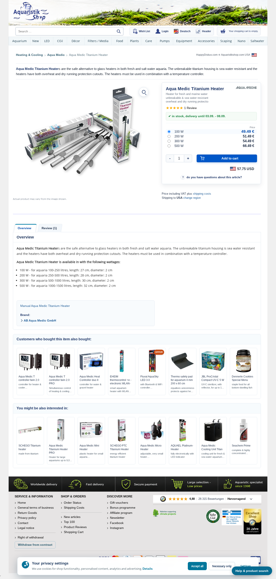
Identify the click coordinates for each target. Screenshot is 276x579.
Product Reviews (75, 527)
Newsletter (117, 517)
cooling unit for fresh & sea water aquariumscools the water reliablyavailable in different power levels (213, 455)
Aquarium (19, 41)
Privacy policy (27, 517)
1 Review (190, 108)
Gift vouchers (119, 502)
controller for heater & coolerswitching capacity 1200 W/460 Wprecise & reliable (30, 386)
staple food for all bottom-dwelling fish (242, 386)
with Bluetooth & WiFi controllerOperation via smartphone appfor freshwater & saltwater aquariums (151, 386)
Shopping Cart (73, 532)
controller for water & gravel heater (90, 386)
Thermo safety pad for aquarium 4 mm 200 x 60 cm (182, 380)
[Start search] (118, 31)
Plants (134, 41)
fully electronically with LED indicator (182, 455)
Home (22, 502)
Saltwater (257, 41)
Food (119, 41)
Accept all (197, 566)
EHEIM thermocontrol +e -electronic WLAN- (120, 380)
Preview (30, 371)
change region (192, 197)
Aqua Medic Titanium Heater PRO (58, 449)
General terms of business (36, 507)
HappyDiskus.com (207, 54)
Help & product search (251, 571)
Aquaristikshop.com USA (236, 54)
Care (148, 41)
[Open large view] (143, 92)
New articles (72, 517)
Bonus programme (122, 507)
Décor (76, 41)
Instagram (117, 528)
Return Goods (27, 512)
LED (47, 41)
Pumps (165, 41)
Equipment (184, 41)
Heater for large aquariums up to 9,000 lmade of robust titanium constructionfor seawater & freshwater (60, 459)
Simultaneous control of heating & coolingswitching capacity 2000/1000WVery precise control (60, 390)
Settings (245, 566)
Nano (241, 41)
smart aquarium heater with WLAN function (119, 390)
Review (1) (49, 228)
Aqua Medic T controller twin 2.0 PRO (59, 380)
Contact (23, 523)
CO (60, 41)
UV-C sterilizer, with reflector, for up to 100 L (212, 386)
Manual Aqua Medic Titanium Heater (45, 306)
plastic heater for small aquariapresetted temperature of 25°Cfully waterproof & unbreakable (91, 455)
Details (148, 568)
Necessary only (222, 566)
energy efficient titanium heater (118, 455)
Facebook (117, 523)
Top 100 (69, 522)
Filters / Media (98, 41)
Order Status (72, 502)
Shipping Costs (74, 507)
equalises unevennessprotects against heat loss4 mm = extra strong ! (182, 390)
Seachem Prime (241, 445)
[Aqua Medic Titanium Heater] (82, 131)
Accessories (206, 41)
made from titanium (28, 453)
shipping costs (202, 193)
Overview (24, 228)
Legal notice (26, 528)
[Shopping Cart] (222, 31)
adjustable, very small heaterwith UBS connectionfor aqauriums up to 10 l (152, 455)
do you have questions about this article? (214, 177)
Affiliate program (121, 512)
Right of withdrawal (31, 537)
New (35, 41)
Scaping (226, 41)
